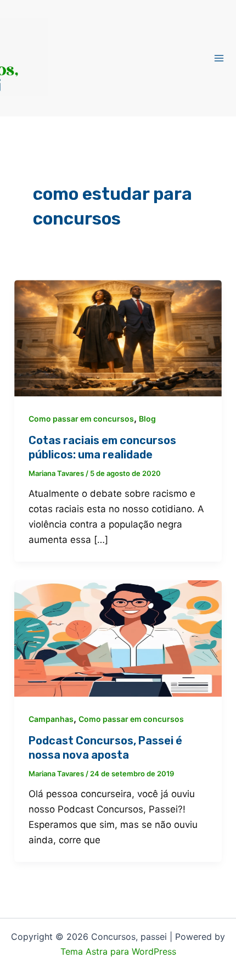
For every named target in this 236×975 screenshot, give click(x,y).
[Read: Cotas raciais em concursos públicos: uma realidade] (118, 337)
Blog (147, 418)
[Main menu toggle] (219, 58)
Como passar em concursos (81, 418)
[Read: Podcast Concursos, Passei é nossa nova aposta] (118, 637)
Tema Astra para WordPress (118, 951)
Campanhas (51, 719)
